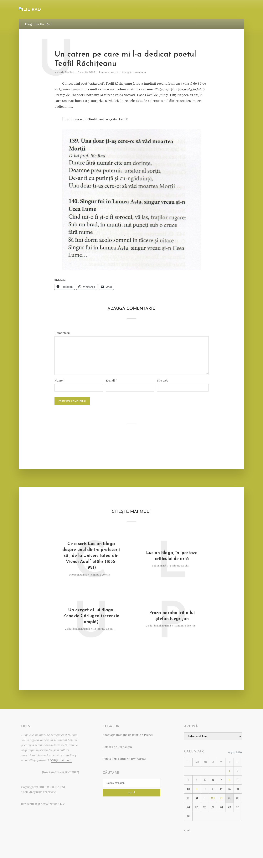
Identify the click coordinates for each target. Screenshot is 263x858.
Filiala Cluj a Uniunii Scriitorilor (124, 759)
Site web (162, 380)
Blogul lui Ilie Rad (38, 24)
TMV (61, 804)
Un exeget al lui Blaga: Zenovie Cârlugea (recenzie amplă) (91, 616)
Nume (59, 380)
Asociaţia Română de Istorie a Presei (128, 734)
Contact (231, 10)
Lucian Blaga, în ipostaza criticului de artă (172, 556)
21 (221, 798)
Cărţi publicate (94, 10)
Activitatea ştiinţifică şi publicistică (136, 10)
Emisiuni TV (176, 10)
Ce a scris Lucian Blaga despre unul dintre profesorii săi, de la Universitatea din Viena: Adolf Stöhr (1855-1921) (91, 556)
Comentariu (62, 333)
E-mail (111, 380)
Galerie (213, 10)
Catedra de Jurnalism (117, 747)
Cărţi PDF (196, 10)
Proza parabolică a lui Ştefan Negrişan (172, 616)
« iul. (187, 830)
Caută (131, 793)
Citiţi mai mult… (61, 760)
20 (213, 798)
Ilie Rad (69, 72)
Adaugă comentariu (134, 72)
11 (197, 789)
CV (75, 10)
